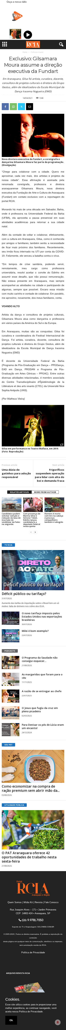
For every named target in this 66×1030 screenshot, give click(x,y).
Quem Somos (15, 902)
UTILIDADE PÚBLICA (14, 805)
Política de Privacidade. (31, 1011)
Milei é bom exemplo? (35, 631)
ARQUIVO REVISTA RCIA (18, 973)
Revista (38, 902)
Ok (11, 1020)
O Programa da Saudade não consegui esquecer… (40, 659)
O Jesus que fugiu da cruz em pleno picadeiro (40, 709)
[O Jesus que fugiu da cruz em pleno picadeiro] (10, 712)
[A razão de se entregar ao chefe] (10, 696)
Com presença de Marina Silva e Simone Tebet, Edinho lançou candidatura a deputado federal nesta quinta (31, 519)
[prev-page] (31, 532)
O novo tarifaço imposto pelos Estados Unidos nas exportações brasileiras (42, 617)
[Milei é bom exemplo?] (10, 635)
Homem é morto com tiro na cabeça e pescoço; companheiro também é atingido (54, 517)
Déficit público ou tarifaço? (24, 593)
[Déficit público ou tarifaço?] (33, 570)
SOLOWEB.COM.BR (45, 927)
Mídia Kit (28, 902)
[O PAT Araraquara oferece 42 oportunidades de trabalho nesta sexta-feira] (33, 829)
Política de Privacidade (33, 952)
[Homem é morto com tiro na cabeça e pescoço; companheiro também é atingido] (54, 504)
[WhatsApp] (13, 106)
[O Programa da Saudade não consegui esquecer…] (10, 662)
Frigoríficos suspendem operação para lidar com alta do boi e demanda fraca (49, 475)
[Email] (29, 106)
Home (25, 52)
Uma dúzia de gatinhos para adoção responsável (16, 473)
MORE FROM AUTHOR (45, 492)
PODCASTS (9, 650)
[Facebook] (5, 106)
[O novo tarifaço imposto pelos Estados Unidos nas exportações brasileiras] (10, 618)
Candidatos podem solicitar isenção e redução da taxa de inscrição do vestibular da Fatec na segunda (11, 518)
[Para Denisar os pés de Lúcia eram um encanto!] (10, 729)
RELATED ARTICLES (19, 492)
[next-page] (35, 532)
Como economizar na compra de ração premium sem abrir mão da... (30, 788)
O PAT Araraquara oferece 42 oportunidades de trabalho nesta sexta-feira (29, 857)
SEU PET (8, 744)
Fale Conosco (51, 902)
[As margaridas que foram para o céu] (10, 679)
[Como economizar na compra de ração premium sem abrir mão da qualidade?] (33, 766)
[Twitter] (21, 106)
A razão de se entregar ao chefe (41, 691)
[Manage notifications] (58, 1022)
